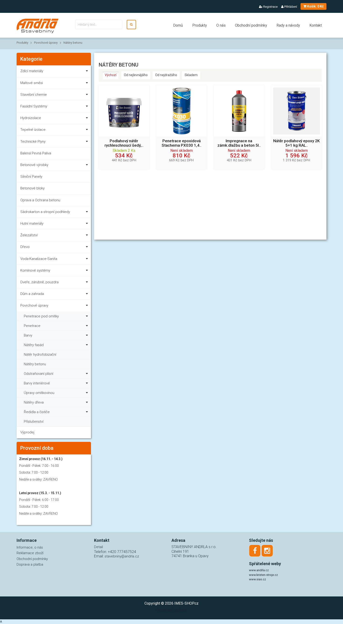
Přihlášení (290, 6)
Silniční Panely (31, 176)
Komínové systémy (35, 270)
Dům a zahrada (32, 294)
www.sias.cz (257, 579)
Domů (178, 25)
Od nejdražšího (166, 75)
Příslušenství (33, 421)
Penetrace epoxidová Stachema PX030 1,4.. (181, 143)
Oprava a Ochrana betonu (40, 200)
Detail (98, 547)
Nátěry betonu (72, 42)
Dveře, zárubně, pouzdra (39, 282)
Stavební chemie (33, 94)
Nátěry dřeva (34, 402)
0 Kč (315, 6)
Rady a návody (288, 25)
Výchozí (110, 75)
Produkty (199, 25)
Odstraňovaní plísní (38, 374)
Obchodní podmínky (251, 25)
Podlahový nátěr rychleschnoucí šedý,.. (124, 143)
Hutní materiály (31, 223)
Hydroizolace (30, 118)
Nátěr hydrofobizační (40, 354)
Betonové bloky (32, 188)
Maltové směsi (31, 83)
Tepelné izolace (33, 130)
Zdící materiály (31, 71)
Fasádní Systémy (33, 106)
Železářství (29, 235)
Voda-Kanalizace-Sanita (38, 259)
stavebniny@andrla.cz (122, 556)
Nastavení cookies (171, 610)
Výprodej (27, 432)
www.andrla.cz (259, 570)
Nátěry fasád (34, 345)
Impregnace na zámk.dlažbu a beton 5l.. (239, 143)
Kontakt (315, 25)
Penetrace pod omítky (41, 316)
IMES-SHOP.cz (186, 603)
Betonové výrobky (34, 165)
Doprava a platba (30, 564)
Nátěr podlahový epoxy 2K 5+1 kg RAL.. (296, 143)
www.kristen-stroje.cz (263, 575)
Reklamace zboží (30, 553)
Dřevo (25, 247)
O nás (221, 25)
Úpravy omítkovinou (39, 393)
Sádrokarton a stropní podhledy (45, 212)
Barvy (28, 335)
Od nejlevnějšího (136, 75)
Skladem (191, 75)
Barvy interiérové (37, 383)
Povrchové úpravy (46, 42)
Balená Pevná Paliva (35, 153)
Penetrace (32, 326)
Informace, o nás (30, 547)
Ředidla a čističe (37, 412)
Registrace (270, 6)
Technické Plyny (33, 141)
